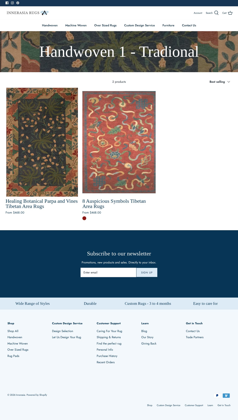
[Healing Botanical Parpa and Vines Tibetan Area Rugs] (42, 142)
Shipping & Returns (109, 337)
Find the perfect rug (109, 343)
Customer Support (194, 405)
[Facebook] (7, 2)
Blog (144, 331)
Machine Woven (76, 25)
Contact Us (189, 25)
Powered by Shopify (37, 395)
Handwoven (50, 25)
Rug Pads (13, 356)
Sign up (147, 272)
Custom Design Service (139, 25)
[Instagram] (12, 2)
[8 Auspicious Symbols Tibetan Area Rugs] (118, 142)
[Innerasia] (27, 13)
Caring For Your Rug (109, 331)
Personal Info (105, 349)
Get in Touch (224, 405)
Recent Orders (106, 362)
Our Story (147, 337)
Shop (149, 405)
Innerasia (20, 395)
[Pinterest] (17, 2)
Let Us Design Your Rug (66, 337)
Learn (210, 405)
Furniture (168, 25)
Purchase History (107, 356)
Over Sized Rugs (105, 25)
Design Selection (62, 331)
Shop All (12, 331)
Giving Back (148, 343)
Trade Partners (194, 337)
